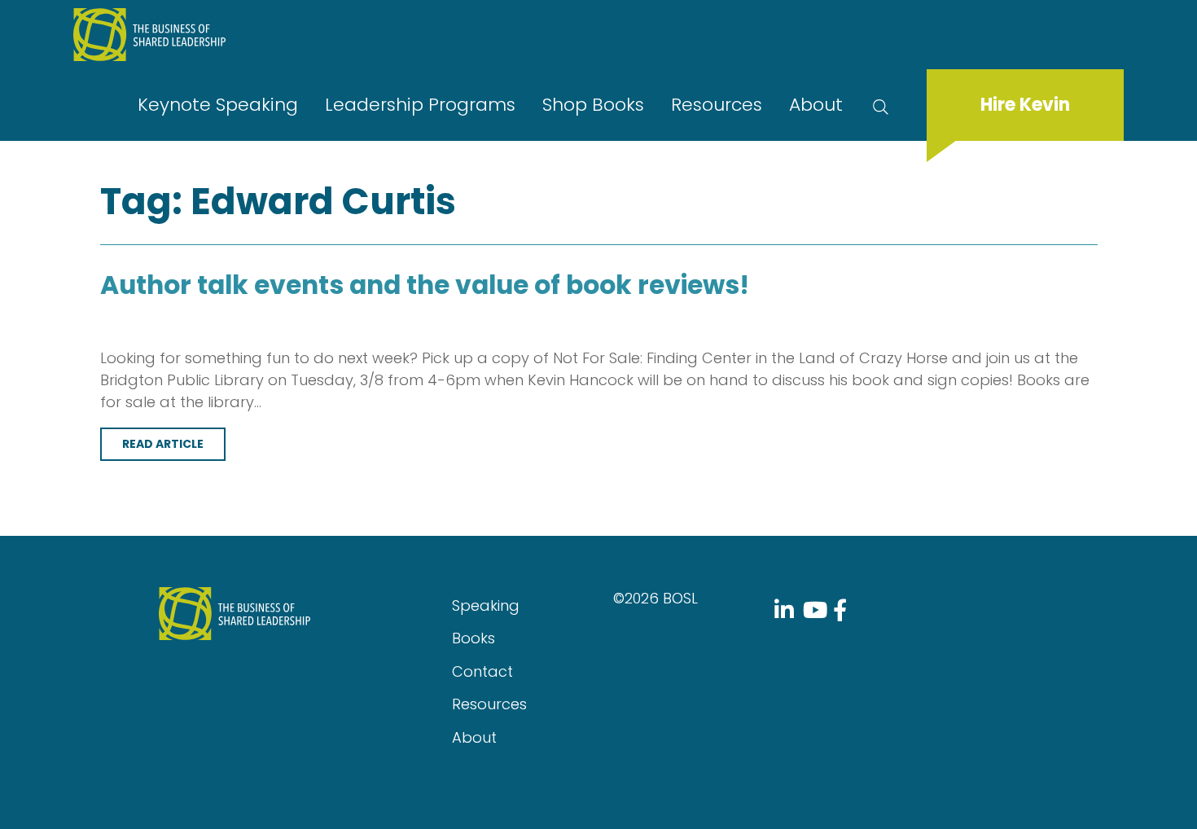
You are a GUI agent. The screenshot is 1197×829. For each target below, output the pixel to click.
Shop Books (593, 104)
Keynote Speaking (218, 104)
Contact (482, 671)
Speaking (486, 605)
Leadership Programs (420, 104)
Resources (716, 104)
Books (473, 638)
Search (883, 105)
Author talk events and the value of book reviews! (424, 285)
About (816, 104)
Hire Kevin (1025, 104)
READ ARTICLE (163, 444)
